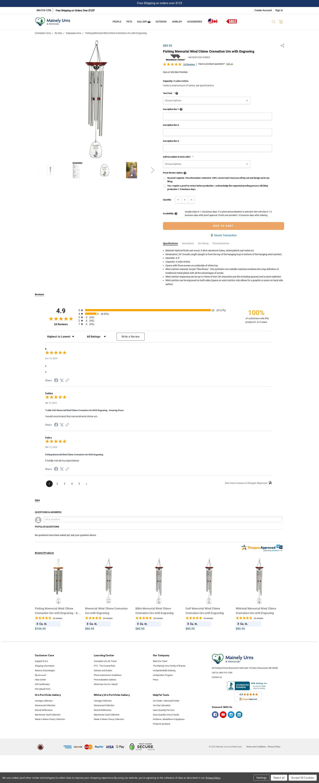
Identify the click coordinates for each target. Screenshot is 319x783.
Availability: (169, 213)
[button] (54, 747)
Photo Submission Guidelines (107, 675)
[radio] (158, 310)
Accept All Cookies (302, 778)
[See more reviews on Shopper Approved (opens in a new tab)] (67, 381)
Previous (38, 170)
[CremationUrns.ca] (212, 21)
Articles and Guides (103, 670)
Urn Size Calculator (161, 705)
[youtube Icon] (223, 714)
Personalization (221, 243)
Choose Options (58, 598)
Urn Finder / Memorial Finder (166, 700)
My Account (40, 675)
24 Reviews (189, 64)
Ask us (229, 64)
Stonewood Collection (45, 705)
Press (155, 679)
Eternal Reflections (44, 710)
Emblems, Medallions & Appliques (169, 719)
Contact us (217, 677)
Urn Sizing (203, 243)
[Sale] (230, 21)
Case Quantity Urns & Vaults (166, 714)
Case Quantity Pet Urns (163, 710)
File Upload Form (43, 689)
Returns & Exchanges (45, 670)
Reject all (279, 778)
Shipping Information (44, 666)
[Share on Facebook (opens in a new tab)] (56, 381)
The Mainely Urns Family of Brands (169, 666)
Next (152, 170)
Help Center (40, 679)
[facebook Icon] (215, 714)
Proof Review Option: (173, 173)
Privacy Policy (274, 747)
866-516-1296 (44, 10)
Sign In (279, 10)
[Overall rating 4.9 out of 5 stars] (172, 65)
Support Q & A (41, 661)
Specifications (170, 243)
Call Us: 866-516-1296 (222, 672)
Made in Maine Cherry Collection (50, 719)
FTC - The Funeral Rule (104, 666)
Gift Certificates (42, 684)
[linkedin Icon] (239, 714)
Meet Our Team (160, 661)
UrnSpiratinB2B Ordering (164, 670)
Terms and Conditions (256, 747)
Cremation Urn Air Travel (105, 661)
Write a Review (130, 336)
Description (188, 243)
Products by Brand (161, 724)
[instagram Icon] (231, 714)
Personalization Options (105, 679)
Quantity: (167, 199)
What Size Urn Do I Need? (106, 684)
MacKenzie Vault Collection (47, 714)
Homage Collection (44, 700)
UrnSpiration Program (163, 675)
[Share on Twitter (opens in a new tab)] (62, 380)
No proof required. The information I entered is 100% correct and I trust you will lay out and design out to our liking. (218, 180)
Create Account (263, 10)
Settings (261, 778)
